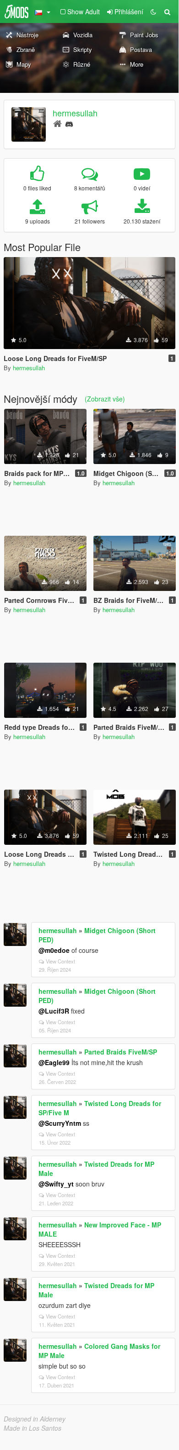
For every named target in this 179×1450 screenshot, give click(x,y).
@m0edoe (54, 950)
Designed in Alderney (34, 1418)
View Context (60, 961)
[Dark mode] (153, 11)
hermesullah (75, 113)
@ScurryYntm (59, 1123)
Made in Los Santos (32, 1428)
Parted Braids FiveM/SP (120, 1051)
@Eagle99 (54, 1062)
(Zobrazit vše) (105, 398)
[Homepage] (57, 123)
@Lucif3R (53, 1010)
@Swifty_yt (56, 1183)
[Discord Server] (69, 123)
